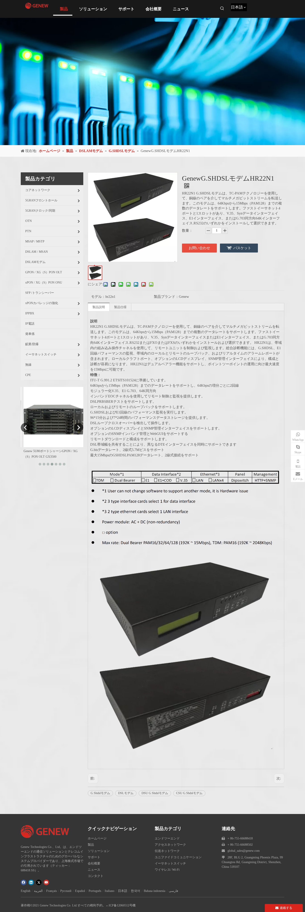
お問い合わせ (199, 248)
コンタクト (95, 876)
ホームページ (97, 838)
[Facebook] (23, 882)
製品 (91, 844)
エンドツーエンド (167, 838)
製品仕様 (120, 307)
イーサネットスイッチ (170, 863)
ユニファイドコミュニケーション (178, 857)
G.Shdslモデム (100, 793)
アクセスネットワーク (170, 844)
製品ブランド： (166, 296)
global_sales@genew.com (244, 850)
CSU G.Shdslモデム (189, 793)
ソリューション (99, 851)
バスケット (242, 248)
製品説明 (98, 307)
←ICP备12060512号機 (121, 905)
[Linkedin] (31, 882)
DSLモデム (126, 793)
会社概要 (94, 863)
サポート (94, 857)
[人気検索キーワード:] (222, 8)
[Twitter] (39, 882)
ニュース (94, 869)
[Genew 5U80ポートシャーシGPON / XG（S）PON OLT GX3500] (52, 417)
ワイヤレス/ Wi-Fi (167, 869)
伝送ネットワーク (167, 851)
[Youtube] (46, 882)
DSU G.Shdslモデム (155, 793)
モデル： (98, 296)
